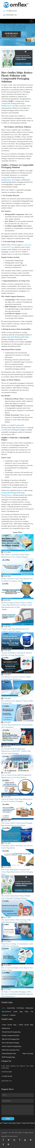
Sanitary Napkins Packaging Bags (11, 1046)
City (32, 1011)
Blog (21, 1011)
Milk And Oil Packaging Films (10, 1039)
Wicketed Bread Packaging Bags (11, 1032)
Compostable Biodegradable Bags (17, 337)
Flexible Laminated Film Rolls (10, 1035)
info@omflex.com (11, 15)
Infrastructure (29, 1008)
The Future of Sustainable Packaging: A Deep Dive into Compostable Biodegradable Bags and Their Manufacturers (17, 994)
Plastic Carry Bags (28, 1053)
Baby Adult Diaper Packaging (10, 1042)
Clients (15, 1011)
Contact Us (5, 1015)
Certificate (13, 1015)
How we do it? (6, 1011)
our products (20, 1008)
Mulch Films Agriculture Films (10, 1050)
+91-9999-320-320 (11, 11)
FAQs (26, 1011)
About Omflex (11, 1008)
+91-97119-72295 (6, 1072)
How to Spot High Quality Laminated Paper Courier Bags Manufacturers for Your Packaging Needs (17, 872)
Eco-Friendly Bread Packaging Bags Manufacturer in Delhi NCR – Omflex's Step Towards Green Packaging (16, 751)
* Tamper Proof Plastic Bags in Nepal (18, 1123)
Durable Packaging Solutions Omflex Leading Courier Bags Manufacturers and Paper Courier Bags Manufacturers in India (16, 605)
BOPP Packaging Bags (8, 1057)
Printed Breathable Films (9, 1053)
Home (7, 36)
